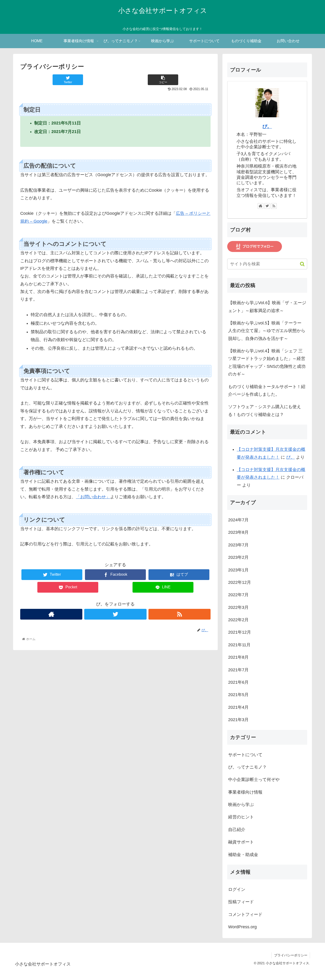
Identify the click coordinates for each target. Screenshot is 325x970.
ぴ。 (267, 126)
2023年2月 (238, 557)
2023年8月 (238, 532)
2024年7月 (238, 520)
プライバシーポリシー (290, 955)
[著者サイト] (51, 614)
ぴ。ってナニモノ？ (247, 767)
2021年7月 (238, 669)
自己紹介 (236, 829)
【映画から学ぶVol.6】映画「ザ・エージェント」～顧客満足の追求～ (267, 306)
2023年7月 (238, 545)
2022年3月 (238, 607)
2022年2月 (238, 619)
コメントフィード (245, 914)
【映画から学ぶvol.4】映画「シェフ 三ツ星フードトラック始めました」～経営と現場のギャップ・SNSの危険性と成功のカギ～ (266, 362)
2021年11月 (239, 644)
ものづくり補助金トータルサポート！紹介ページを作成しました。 (266, 390)
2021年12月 (239, 632)
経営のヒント (241, 817)
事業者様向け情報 (245, 792)
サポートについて (245, 754)
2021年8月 (238, 657)
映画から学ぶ (241, 804)
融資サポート (241, 842)
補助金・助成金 (243, 854)
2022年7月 (238, 594)
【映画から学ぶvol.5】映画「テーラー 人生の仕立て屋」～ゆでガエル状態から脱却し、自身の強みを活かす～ (266, 331)
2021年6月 (238, 682)
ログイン (236, 889)
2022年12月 (239, 582)
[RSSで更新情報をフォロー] (179, 614)
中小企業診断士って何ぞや (254, 779)
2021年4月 (238, 707)
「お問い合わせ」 (93, 496)
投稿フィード (241, 901)
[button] (299, 264)
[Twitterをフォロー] (115, 614)
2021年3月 (238, 719)
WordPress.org (242, 926)
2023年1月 (238, 570)
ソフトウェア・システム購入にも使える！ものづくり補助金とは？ (264, 410)
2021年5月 (238, 694)
